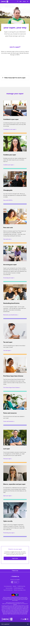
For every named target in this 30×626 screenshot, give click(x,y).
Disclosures (14, 586)
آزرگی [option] (15, 582)
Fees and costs (7, 239)
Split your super (7, 495)
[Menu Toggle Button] (27, 1)
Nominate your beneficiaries (10, 315)
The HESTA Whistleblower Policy (18, 588)
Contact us (15, 576)
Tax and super (7, 350)
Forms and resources (8, 421)
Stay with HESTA (7, 200)
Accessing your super (8, 278)
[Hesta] (4, 2)
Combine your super (8, 165)
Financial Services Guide (8, 586)
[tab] (15, 77)
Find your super (7, 458)
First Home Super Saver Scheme (11, 387)
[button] (15, 77)
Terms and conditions (9, 588)
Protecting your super (8, 532)
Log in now (15, 558)
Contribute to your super (9, 129)
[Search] (17, 1)
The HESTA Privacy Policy (21, 586)
